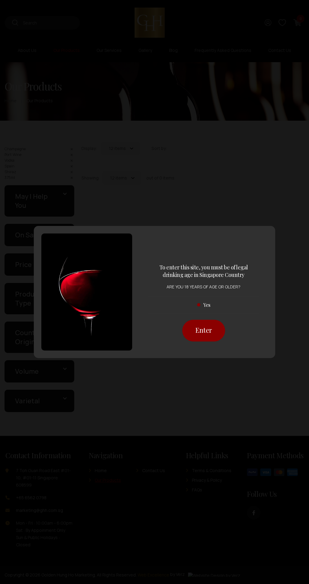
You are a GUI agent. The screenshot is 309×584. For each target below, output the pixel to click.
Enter (203, 330)
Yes (206, 305)
